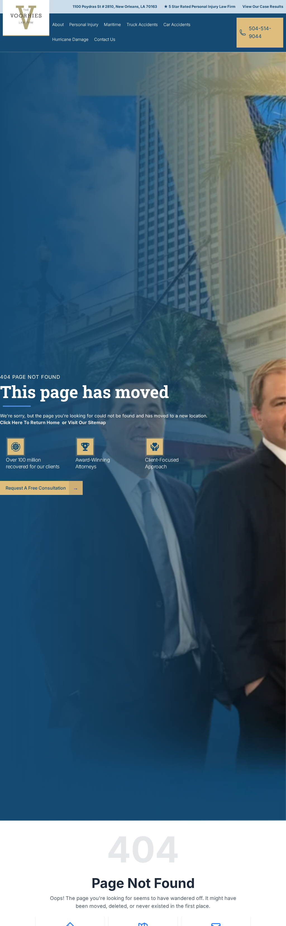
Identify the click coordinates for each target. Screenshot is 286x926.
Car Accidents (176, 24)
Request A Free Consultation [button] (36, 488)
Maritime (112, 24)
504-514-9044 (260, 32)
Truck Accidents (142, 24)
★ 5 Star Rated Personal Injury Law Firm (199, 6)
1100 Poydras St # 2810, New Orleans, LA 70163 (115, 6)
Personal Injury (83, 24)
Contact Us (104, 39)
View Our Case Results (262, 6)
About (58, 24)
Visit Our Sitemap (87, 422)
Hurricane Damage (70, 39)
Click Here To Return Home (30, 422)
